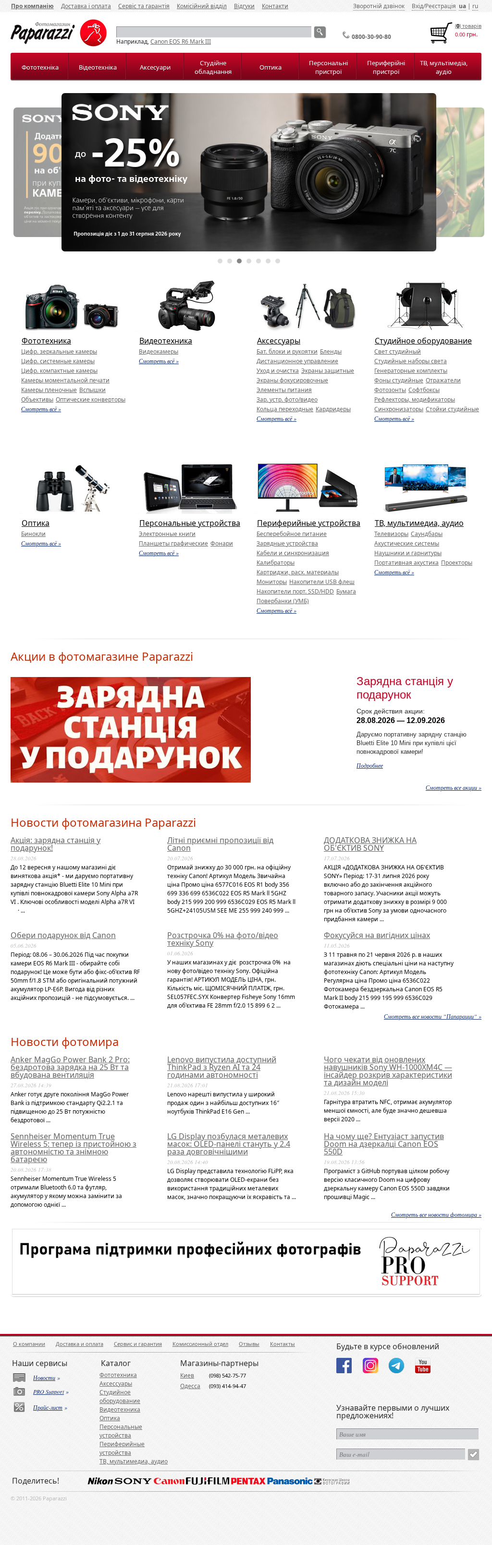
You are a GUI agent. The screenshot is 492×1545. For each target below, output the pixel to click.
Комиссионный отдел (200, 1343)
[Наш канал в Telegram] (396, 1365)
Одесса (190, 1386)
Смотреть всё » (41, 409)
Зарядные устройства (287, 543)
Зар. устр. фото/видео (287, 399)
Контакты (282, 1343)
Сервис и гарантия (138, 1343)
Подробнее (370, 765)
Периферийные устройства (308, 523)
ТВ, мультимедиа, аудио (419, 523)
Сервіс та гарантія (144, 6)
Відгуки (244, 6)
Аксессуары (278, 340)
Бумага (346, 591)
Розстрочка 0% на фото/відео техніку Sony (222, 939)
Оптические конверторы (90, 399)
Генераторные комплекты (410, 371)
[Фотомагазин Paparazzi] (59, 44)
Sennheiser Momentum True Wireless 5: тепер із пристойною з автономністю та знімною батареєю (73, 1148)
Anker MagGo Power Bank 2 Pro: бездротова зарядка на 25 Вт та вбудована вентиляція (70, 1067)
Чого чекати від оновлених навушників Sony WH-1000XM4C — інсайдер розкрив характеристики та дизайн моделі (388, 1071)
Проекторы (456, 563)
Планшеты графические (173, 543)
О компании (29, 1343)
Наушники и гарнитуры (408, 553)
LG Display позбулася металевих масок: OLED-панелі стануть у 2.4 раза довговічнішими (228, 1144)
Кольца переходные (285, 409)
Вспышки (92, 390)
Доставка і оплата (86, 6)
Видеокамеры (158, 351)
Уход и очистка (278, 371)
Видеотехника (165, 340)
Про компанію (32, 6)
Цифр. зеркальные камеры (59, 351)
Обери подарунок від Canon (63, 935)
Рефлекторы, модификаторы (414, 399)
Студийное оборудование (423, 340)
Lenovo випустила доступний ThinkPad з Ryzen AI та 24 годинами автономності (221, 1067)
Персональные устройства (189, 523)
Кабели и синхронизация (293, 553)
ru (475, 6)
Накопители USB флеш (322, 582)
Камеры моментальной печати (65, 380)
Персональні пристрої (328, 67)
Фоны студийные (398, 380)
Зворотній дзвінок (379, 6)
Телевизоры (391, 534)
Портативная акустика (406, 563)
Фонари (221, 543)
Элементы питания (284, 390)
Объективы (37, 399)
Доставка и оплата (79, 1343)
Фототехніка (40, 67)
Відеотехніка (98, 67)
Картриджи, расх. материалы (298, 572)
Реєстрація (440, 6)
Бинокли (33, 534)
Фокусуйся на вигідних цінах (377, 935)
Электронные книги (167, 534)
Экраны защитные (327, 371)
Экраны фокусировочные (292, 380)
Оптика (270, 67)
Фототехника (46, 340)
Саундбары (427, 534)
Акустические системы (406, 543)
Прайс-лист (47, 1407)
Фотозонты (390, 390)
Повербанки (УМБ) (283, 601)
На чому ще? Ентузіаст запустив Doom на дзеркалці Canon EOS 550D (384, 1144)
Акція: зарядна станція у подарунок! (55, 844)
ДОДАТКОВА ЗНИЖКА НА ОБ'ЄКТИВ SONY (370, 844)
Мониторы (272, 582)
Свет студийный (397, 351)
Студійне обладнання (213, 67)
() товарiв (468, 25)
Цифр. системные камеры (58, 361)
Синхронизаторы (398, 409)
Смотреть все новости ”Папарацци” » (432, 1016)
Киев (187, 1375)
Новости (44, 1377)
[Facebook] (344, 1365)
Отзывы (249, 1343)
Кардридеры (333, 409)
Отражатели (443, 380)
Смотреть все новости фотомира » (436, 1214)
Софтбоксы (424, 390)
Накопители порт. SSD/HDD (295, 591)
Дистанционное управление (297, 361)
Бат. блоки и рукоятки (287, 351)
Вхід (417, 6)
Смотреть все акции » (453, 787)
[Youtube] (422, 1365)
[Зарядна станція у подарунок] (131, 780)
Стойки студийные (452, 409)
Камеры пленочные (49, 390)
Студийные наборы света (410, 361)
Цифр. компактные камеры (59, 371)
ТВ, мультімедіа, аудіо (443, 67)
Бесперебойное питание (292, 534)
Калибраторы (276, 563)
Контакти (275, 6)
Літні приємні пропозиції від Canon (220, 844)
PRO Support (48, 1391)
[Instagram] (370, 1365)
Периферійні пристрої (386, 67)
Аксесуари (155, 67)
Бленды (331, 351)
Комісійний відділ (202, 6)
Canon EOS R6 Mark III (180, 41)
